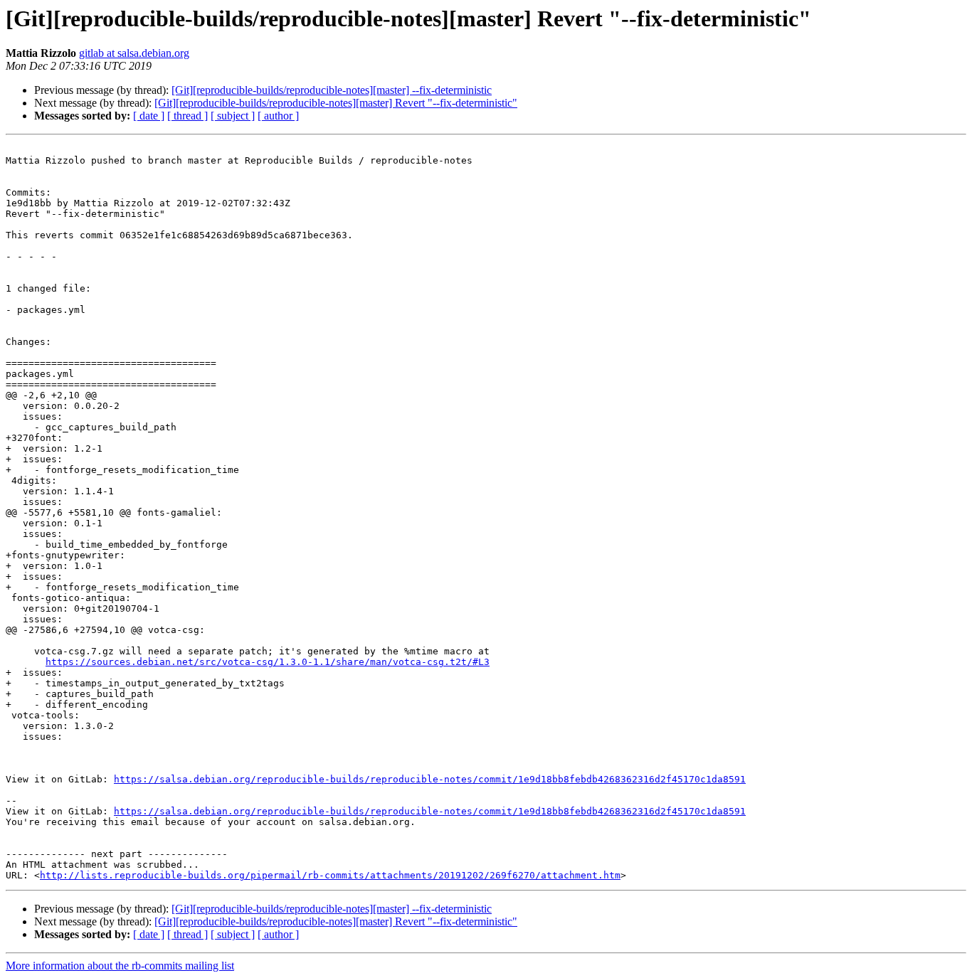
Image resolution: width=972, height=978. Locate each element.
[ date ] (148, 116)
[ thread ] (187, 116)
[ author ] (278, 116)
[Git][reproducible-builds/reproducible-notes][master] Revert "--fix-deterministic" (335, 103)
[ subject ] (233, 116)
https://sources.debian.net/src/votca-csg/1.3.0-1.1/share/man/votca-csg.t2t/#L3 (268, 662)
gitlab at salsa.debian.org (134, 53)
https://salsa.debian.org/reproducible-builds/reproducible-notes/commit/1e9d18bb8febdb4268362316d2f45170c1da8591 (430, 779)
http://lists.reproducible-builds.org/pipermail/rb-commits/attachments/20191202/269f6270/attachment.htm (330, 875)
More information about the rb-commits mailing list (120, 966)
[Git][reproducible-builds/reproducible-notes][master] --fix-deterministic (331, 90)
